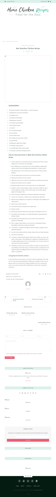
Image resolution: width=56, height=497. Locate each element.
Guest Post (37, 486)
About (23, 486)
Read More (28, 380)
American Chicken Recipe (28, 45)
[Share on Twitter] (3, 113)
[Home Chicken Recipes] (28, 11)
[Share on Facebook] (3, 109)
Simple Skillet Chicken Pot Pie (13, 276)
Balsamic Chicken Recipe (28, 313)
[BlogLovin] (36, 481)
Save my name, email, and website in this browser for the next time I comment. (24, 353)
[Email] (3, 120)
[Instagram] (28, 481)
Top (28, 494)
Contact (28, 486)
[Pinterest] (3, 116)
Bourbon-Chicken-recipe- (12, 273)
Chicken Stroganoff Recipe (21, 1)
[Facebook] (19, 481)
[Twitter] (23, 481)
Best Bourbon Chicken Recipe (18, 300)
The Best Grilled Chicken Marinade (14, 279)
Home (3, 41)
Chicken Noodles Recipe (44, 323)
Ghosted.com (38, 490)
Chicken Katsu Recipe (11, 313)
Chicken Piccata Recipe (37, 299)
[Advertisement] (28, 29)
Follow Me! (28, 476)
